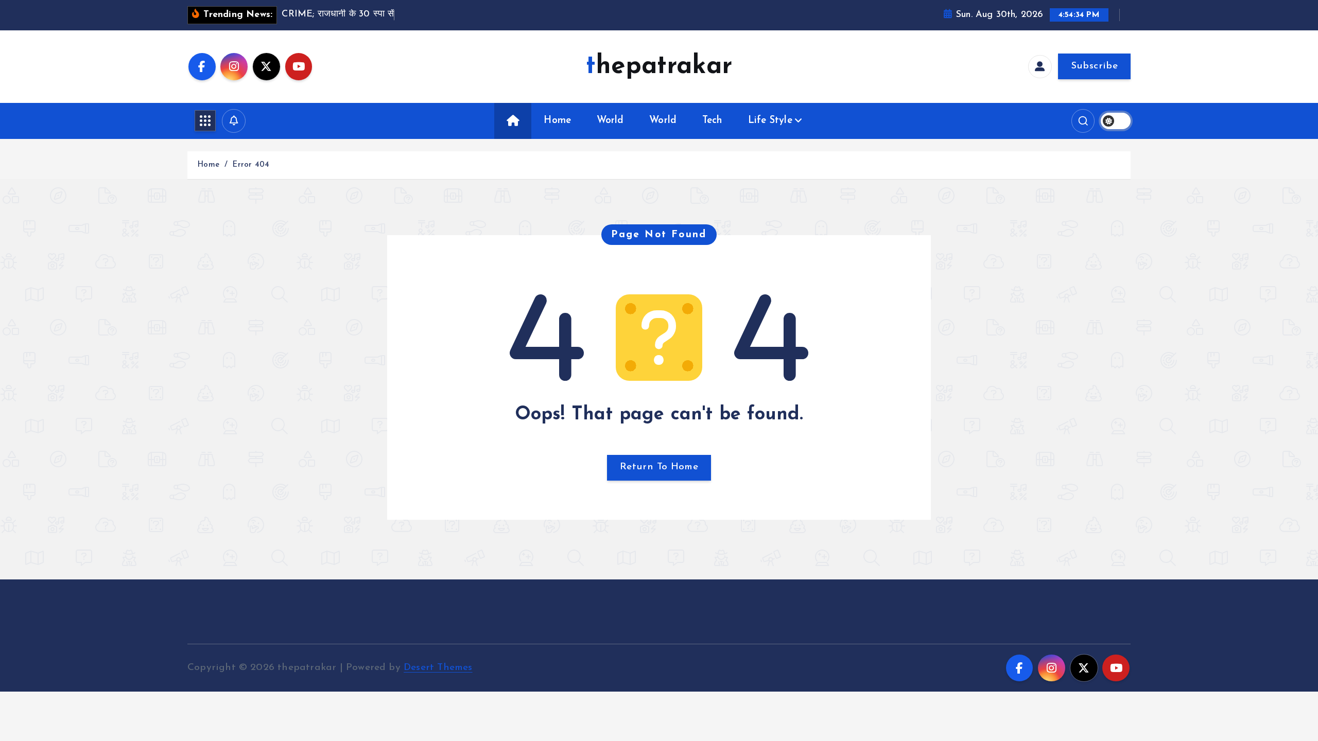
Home (557, 121)
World (610, 121)
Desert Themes (438, 668)
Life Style (770, 121)
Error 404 (250, 165)
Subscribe (1094, 66)
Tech (712, 121)
